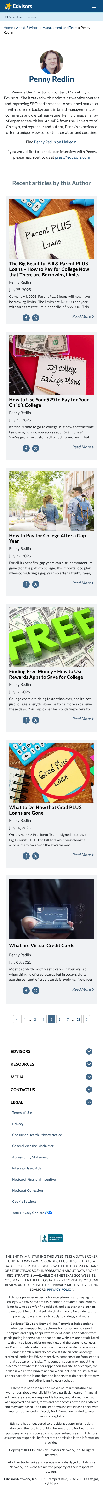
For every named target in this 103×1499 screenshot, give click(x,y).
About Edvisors (27, 27)
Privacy (17, 1124)
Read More (82, 316)
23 (78, 1019)
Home (8, 27)
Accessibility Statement (30, 1157)
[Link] (51, 1237)
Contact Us (23, 1089)
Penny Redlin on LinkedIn (55, 142)
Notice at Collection (27, 1190)
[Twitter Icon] (35, 317)
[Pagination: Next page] (86, 1019)
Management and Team (59, 27)
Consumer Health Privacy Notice (37, 1135)
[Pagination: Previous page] (16, 1019)
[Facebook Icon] (26, 317)
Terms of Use (22, 1112)
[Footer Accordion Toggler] (89, 1051)
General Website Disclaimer (33, 1146)
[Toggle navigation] (94, 6)
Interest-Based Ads (26, 1168)
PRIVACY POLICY (60, 1289)
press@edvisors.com (72, 157)
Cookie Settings (24, 1201)
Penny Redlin (51, 78)
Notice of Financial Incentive (34, 1179)
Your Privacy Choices (28, 1213)
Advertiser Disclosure (23, 16)
